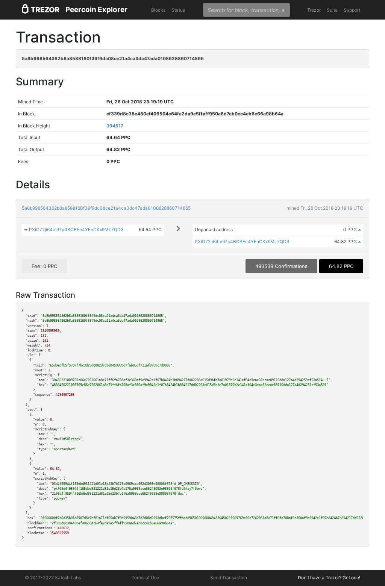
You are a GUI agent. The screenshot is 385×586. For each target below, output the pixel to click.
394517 (114, 126)
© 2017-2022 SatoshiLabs (53, 577)
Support (352, 10)
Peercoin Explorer (96, 9)
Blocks (158, 10)
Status (178, 10)
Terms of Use (145, 577)
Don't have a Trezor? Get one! (329, 577)
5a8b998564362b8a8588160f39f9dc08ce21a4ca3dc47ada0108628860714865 (106, 208)
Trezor (314, 10)
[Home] (40, 10)
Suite (332, 10)
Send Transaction (228, 577)
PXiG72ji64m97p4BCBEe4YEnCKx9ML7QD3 (76, 229)
